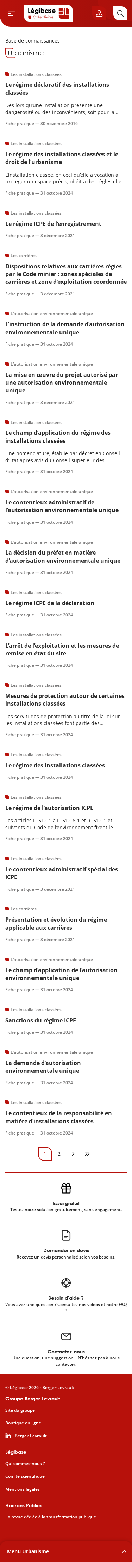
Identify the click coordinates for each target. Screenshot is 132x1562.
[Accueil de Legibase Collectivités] (48, 13)
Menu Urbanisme (28, 1551)
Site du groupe (20, 1410)
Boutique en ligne (23, 1423)
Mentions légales (22, 1489)
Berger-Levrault (31, 1436)
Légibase (15, 1452)
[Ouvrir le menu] (12, 13)
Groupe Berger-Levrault (32, 1398)
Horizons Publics (23, 1505)
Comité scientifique (25, 1476)
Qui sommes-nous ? (25, 1463)
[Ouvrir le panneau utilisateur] (99, 13)
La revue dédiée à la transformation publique (50, 1517)
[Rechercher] (120, 13)
